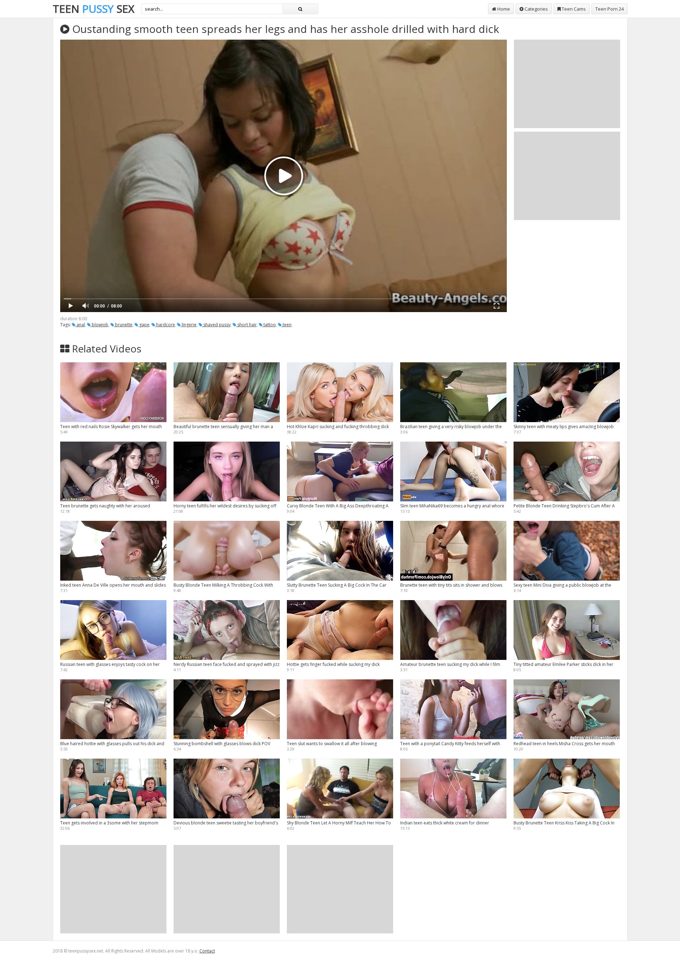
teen (286, 325)
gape (143, 325)
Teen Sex (93, 8)
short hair (246, 325)
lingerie (189, 325)
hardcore (165, 325)
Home (503, 9)
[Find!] (300, 9)
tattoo (269, 325)
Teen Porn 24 (609, 9)
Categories (535, 9)
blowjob (99, 325)
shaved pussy (216, 325)
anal (80, 325)
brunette (123, 325)
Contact (207, 951)
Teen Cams (573, 9)
